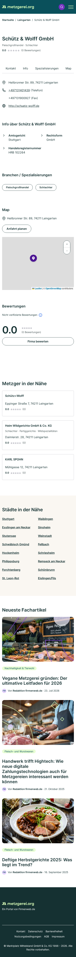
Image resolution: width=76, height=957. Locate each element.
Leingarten (24, 19)
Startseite (8, 19)
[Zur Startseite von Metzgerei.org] (18, 7)
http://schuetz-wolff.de (23, 106)
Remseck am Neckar (51, 561)
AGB (46, 936)
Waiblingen (45, 519)
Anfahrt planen (17, 228)
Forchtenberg (11, 569)
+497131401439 (19, 90)
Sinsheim (44, 527)
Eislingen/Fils (47, 578)
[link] (38, 403)
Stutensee (9, 536)
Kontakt (20, 931)
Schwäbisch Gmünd (15, 544)
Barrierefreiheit (54, 931)
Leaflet (38, 288)
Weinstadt (45, 536)
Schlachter (45, 187)
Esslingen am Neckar (16, 527)
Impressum (58, 936)
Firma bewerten (38, 341)
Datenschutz (35, 931)
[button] (62, 7)
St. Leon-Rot (10, 578)
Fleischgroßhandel (17, 187)
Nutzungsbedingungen (27, 936)
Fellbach (43, 544)
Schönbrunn (46, 569)
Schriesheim (46, 553)
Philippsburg (10, 561)
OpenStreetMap (53, 288)
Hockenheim (10, 553)
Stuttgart (8, 519)
